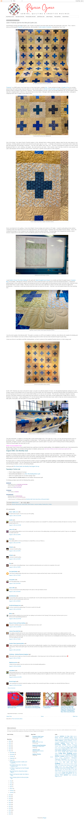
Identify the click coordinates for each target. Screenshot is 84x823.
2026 (10, 741)
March (11, 788)
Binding (71, 737)
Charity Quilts (24, 504)
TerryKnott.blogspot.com (15, 605)
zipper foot (60, 776)
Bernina (13, 504)
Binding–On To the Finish (37, 742)
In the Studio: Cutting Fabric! (38, 746)
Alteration (57, 736)
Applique (62, 736)
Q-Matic (50, 504)
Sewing (57, 768)
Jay (10, 563)
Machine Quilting (59, 756)
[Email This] (24, 502)
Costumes (70, 740)
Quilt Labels (66, 762)
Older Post (75, 716)
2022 (10, 748)
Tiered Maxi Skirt (64, 770)
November (12, 754)
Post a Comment (11, 688)
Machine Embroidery (71, 755)
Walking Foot (71, 772)
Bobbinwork (57, 739)
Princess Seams (58, 762)
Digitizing (69, 744)
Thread (59, 770)
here (46, 87)
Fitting (71, 748)
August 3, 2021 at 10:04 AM (15, 609)
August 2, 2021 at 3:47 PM (14, 542)
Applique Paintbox (36, 754)
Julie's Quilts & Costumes (45, 27)
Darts (76, 743)
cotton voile (74, 773)
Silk (58, 769)
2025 (10, 743)
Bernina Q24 (18, 504)
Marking (66, 756)
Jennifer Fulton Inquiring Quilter (16, 643)
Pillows (59, 760)
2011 (10, 812)
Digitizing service (13, 662)
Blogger (44, 817)
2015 (10, 804)
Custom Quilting (60, 743)
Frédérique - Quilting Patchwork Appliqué (18, 654)
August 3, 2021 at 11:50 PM (15, 626)
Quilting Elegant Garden (37, 737)
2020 (10, 794)
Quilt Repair (74, 762)
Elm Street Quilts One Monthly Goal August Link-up (26, 466)
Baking (56, 737)
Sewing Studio (70, 768)
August (11, 760)
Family (56, 748)
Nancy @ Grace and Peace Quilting (17, 623)
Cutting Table (69, 743)
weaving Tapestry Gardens (38, 750)
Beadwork (61, 737)
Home (42, 716)
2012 (10, 810)
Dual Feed (71, 746)
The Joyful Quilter (13, 571)
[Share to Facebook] (27, 502)
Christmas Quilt (73, 739)
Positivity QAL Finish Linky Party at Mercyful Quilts (37, 499)
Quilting (57, 763)
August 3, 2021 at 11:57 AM (15, 618)
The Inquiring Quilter (21, 497)
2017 (10, 800)
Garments (68, 750)
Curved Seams (70, 741)
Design (64, 744)
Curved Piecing (63, 741)
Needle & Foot (65, 87)
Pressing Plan (74, 760)
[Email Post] (21, 502)
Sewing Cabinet (62, 768)
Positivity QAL (45, 504)
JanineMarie (12, 670)
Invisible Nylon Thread (67, 751)
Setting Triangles (73, 766)
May (11, 784)
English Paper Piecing (72, 747)
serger (56, 776)
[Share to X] (26, 502)
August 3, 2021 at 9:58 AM (14, 601)
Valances (59, 772)
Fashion (59, 748)
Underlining (70, 770)
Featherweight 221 (66, 748)
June (11, 782)
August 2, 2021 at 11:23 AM (15, 525)
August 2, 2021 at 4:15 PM (14, 550)
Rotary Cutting (74, 763)
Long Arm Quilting (38, 504)
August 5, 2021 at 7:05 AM (14, 658)
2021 (10, 750)
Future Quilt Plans (57, 16)
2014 (10, 806)
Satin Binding (67, 765)
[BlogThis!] (25, 502)
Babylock (75, 736)
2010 (10, 814)
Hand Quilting (74, 750)
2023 (10, 747)
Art (65, 736)
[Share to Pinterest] (29, 502)
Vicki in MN (11, 587)
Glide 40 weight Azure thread (43, 280)
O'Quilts (11, 547)
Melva (10, 613)
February (12, 790)
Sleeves (60, 769)
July (11, 780)
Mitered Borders (58, 757)
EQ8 (75, 746)
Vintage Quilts (65, 772)
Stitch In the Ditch (73, 769)
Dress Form (61, 746)
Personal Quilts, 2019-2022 (31, 16)
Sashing (62, 765)
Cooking (65, 740)
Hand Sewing (58, 751)
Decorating (58, 744)
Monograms (74, 757)
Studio (56, 770)
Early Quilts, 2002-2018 (20, 16)
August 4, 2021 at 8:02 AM (14, 649)
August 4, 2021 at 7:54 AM (14, 639)
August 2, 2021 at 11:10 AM (15, 515)
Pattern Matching (70, 759)
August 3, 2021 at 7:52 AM (14, 575)
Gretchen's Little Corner (38, 736)
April (11, 786)
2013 (10, 808)
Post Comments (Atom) (17, 718)
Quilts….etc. (35, 740)
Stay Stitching (65, 769)
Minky (75, 756)
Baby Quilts (70, 736)
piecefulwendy (12, 595)
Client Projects (31, 504)
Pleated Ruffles (67, 760)
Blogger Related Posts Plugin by (13, 713)
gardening (57, 774)
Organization (57, 759)
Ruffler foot (57, 765)
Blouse (75, 737)
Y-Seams (63, 773)
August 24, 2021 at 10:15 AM (15, 685)
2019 (10, 796)
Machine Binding (62, 755)
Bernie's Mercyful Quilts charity (51, 89)
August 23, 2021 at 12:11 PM (15, 677)
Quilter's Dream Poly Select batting (18, 280)
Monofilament (67, 757)
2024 (10, 745)
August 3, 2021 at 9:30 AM (14, 591)
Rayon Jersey (63, 763)
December (12, 752)
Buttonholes (61, 739)
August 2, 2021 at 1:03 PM (14, 534)
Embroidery (63, 747)
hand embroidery (73, 774)
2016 (10, 802)
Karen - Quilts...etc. (13, 511)
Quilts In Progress (49, 16)
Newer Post (9, 716)
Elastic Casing (57, 747)
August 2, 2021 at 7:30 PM (14, 567)
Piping (63, 760)
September (12, 758)
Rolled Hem (68, 763)
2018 (10, 798)
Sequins (60, 766)
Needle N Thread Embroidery (39, 745)
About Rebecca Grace (10, 16)
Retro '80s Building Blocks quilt (32, 473)
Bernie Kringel (12, 681)
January (12, 792)
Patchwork (64, 759)
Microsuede (71, 756)
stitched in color (36, 749)
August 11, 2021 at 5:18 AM (15, 666)
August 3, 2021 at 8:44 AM (14, 583)
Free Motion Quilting (60, 750)
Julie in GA (11, 529)
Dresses (66, 746)
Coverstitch (75, 740)
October (12, 756)
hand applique (64, 775)
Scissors (72, 765)
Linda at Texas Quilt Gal (14, 631)
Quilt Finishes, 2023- (41, 16)
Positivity (20, 27)
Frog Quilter (12, 579)
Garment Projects (65, 16)
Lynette (11, 520)
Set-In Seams (65, 766)
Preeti (10, 539)
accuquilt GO (69, 773)
